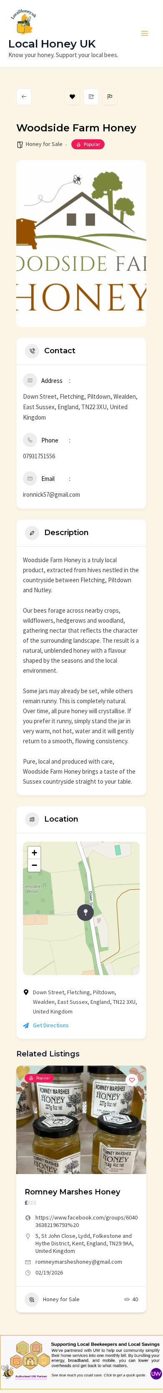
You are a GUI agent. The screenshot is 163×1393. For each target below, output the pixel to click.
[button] (22, 1198)
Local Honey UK (51, 43)
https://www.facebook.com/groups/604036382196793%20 (86, 1221)
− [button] (34, 865)
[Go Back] (24, 96)
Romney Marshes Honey (72, 1192)
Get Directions (51, 1025)
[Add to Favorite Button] (131, 1080)
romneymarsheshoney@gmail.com (78, 1261)
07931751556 (39, 456)
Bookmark (72, 96)
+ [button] (34, 852)
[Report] (110, 96)
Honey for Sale (44, 144)
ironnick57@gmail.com (51, 494)
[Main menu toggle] (145, 33)
